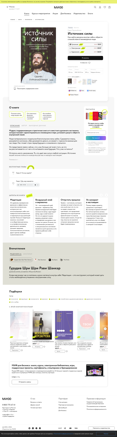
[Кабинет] (100, 7)
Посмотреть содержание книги (27, 88)
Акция (55, 13)
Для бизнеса (65, 13)
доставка (11, 9)
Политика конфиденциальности (96, 409)
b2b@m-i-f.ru (16, 377)
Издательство (79, 13)
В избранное (83, 63)
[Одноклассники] (36, 428)
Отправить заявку (25, 382)
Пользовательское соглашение (96, 406)
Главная (12, 19)
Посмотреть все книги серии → (94, 81)
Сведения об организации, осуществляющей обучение (95, 403)
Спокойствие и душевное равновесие (71, 299)
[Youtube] (29, 428)
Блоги (90, 13)
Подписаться (15, 350)
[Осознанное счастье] (80, 82)
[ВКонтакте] (33, 428)
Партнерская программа (65, 405)
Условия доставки (36, 408)
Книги (26, 13)
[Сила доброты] (84, 82)
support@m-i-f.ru (7, 415)
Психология (28, 19)
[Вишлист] (105, 7)
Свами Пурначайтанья (74, 30)
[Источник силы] (70, 82)
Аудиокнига (53, 299)
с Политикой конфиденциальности (63, 434)
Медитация (24, 299)
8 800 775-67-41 (8, 405)
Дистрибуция (62, 408)
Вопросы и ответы (36, 402)
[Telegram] (40, 428)
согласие (93, 142)
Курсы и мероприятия (41, 13)
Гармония (45, 299)
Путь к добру (15, 302)
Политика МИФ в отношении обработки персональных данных (96, 150)
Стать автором (62, 402)
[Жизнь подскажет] (75, 82)
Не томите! (96, 138)
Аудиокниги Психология (93, 299)
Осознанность (34, 299)
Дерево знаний (35, 405)
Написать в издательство (101, 428)
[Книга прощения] (89, 82)
